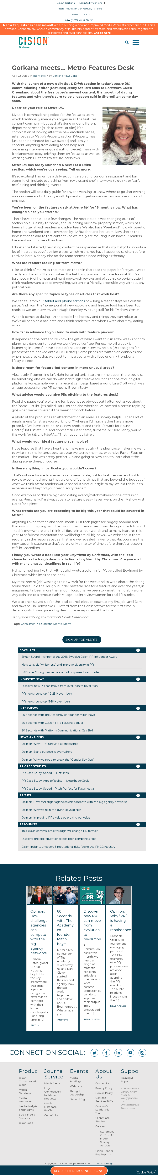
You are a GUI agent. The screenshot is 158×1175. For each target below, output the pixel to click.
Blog (99, 8)
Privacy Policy (104, 1088)
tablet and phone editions (65, 301)
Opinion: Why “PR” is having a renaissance (50, 744)
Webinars (76, 1086)
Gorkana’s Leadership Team (102, 1110)
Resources (29, 824)
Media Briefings (75, 1079)
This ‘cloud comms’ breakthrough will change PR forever (60, 831)
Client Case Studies (102, 1119)
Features (27, 650)
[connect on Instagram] (142, 1053)
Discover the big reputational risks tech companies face (59, 839)
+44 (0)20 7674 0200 (79, 20)
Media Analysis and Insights (28, 1108)
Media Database (25, 1091)
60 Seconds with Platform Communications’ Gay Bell (57, 730)
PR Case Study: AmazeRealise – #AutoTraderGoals (55, 780)
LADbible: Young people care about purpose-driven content (62, 672)
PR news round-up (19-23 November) (47, 693)
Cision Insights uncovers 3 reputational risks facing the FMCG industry (68, 846)
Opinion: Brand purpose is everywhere (47, 751)
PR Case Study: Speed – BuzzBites (45, 773)
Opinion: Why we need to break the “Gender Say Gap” (58, 759)
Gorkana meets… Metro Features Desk (73, 67)
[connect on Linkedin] (118, 1053)
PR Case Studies (33, 766)
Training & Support (127, 1079)
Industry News (32, 679)
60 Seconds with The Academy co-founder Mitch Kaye (58, 715)
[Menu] (134, 42)
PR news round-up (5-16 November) (46, 701)
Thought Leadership (77, 1092)
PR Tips (25, 795)
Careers (74, 14)
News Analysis (32, 737)
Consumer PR (30, 624)
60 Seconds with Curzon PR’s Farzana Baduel (52, 723)
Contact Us (102, 1083)
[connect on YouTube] (130, 1053)
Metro (67, 624)
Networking (77, 1099)
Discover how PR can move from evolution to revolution (60, 686)
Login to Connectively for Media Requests (52, 1093)
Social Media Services (27, 1116)
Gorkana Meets (51, 624)
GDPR (86, 14)
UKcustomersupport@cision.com (132, 1106)
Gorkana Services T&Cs (104, 1099)
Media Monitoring (26, 1099)
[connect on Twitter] (94, 1053)
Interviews (39, 75)
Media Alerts (52, 1083)
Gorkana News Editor (65, 75)
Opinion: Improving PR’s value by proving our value (56, 817)
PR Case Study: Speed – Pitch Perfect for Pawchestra (58, 788)
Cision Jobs (26, 1122)
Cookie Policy (104, 1092)
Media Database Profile (50, 1107)
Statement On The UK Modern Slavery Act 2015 (107, 1138)
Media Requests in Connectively (75, 8)
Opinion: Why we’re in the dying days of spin (51, 810)
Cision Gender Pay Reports (104, 1152)
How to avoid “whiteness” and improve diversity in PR (58, 664)
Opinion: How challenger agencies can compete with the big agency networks (74, 802)
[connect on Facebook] (106, 1053)
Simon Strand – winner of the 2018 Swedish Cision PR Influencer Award (69, 656)
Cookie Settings (104, 1163)
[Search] (125, 42)
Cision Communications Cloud (28, 1081)
